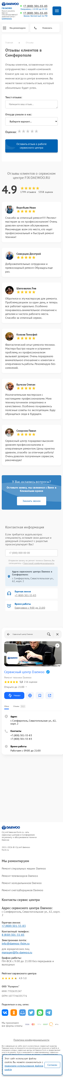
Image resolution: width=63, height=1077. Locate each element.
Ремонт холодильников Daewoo (22, 883)
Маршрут (17, 695)
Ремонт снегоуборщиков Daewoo (22, 890)
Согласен (52, 1065)
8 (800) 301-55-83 (13, 934)
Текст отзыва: (13, 97)
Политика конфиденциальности (31, 1040)
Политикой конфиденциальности (38, 563)
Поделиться (5, 1012)
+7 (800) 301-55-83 (35, 6)
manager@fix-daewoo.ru (17, 952)
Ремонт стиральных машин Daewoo (24, 868)
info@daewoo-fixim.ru (16, 943)
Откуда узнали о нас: (18, 114)
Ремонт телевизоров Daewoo (20, 876)
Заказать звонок (32, 500)
